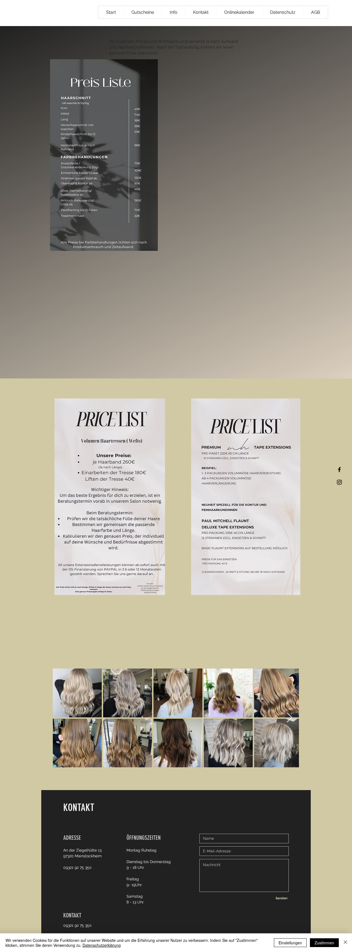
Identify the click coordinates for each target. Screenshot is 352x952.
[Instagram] (339, 482)
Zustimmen (324, 942)
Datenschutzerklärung (101, 945)
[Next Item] (289, 717)
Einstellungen (290, 942)
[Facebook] (339, 469)
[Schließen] (345, 943)
